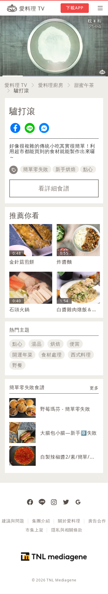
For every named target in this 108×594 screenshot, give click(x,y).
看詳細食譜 (54, 188)
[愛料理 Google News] (78, 502)
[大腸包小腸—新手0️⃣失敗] (22, 438)
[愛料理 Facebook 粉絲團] (30, 502)
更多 (94, 388)
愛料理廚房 (50, 85)
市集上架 (34, 530)
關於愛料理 (69, 521)
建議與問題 (13, 521)
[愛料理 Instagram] (54, 502)
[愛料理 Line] (42, 502)
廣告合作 (97, 521)
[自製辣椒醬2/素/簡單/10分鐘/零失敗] (22, 456)
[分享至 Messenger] (44, 128)
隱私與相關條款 (66, 530)
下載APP (75, 7)
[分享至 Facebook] (15, 128)
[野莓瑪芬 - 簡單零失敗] (22, 408)
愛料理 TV (15, 85)
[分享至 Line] (30, 128)
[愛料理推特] (66, 502)
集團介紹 (41, 521)
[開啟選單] (98, 8)
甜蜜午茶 (84, 85)
